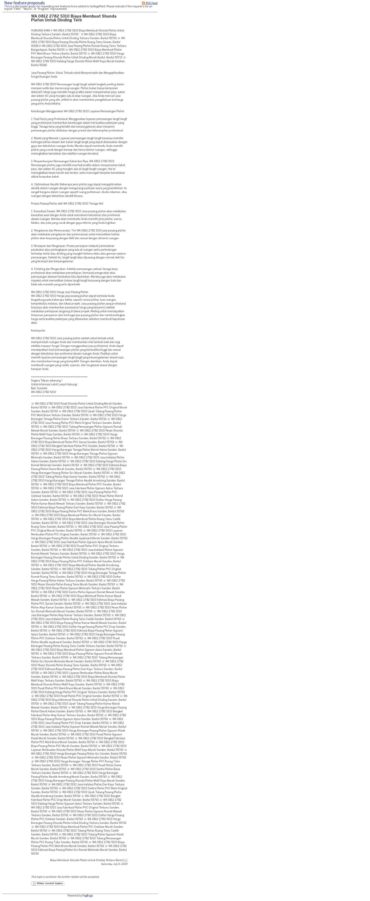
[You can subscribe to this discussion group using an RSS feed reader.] (143, 3)
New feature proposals (24, 3)
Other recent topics (49, 883)
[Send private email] (125, 860)
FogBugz (87, 896)
